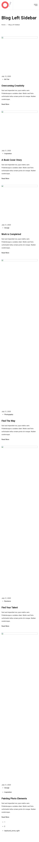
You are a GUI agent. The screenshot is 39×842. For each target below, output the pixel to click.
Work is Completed (11, 234)
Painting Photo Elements (14, 798)
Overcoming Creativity (13, 85)
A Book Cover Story (12, 160)
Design (6, 228)
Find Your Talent (10, 607)
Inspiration (8, 154)
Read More (5, 104)
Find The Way (8, 421)
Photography (8, 414)
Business (7, 601)
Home (4, 25)
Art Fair (6, 79)
